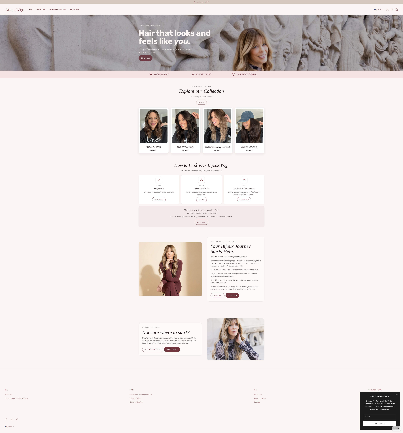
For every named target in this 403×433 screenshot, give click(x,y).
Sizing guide (159, 199)
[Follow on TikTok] (17, 419)
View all (201, 102)
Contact (257, 402)
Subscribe (379, 424)
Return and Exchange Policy (141, 394)
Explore (201, 199)
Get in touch (244, 199)
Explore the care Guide (153, 349)
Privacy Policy (135, 398)
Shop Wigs (145, 58)
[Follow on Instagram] (11, 419)
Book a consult (172, 349)
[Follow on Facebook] (6, 419)
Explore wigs (217, 295)
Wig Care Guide (74, 9)
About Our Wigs (41, 9)
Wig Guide (258, 394)
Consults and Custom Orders (58, 9)
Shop (30, 9)
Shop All (8, 394)
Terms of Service (136, 402)
